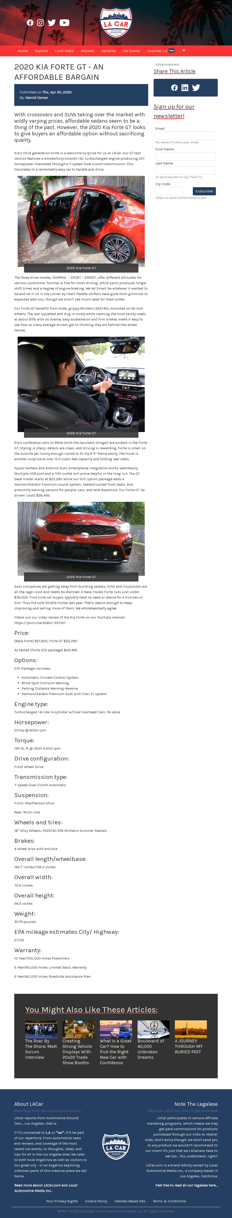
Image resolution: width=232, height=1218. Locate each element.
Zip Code (162, 184)
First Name (164, 149)
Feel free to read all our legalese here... (186, 1185)
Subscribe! (204, 191)
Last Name (164, 163)
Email (160, 128)
